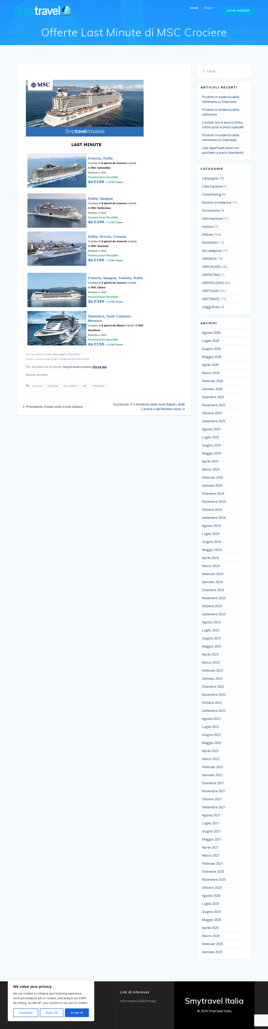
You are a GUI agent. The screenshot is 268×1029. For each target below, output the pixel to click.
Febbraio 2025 (212, 477)
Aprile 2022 (210, 751)
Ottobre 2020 (212, 887)
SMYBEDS (209, 259)
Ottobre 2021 (212, 799)
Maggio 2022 (211, 743)
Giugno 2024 (211, 542)
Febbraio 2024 (212, 574)
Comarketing (211, 194)
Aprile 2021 (210, 847)
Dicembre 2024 (213, 493)
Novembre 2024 (214, 501)
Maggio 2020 (211, 920)
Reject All (51, 1012)
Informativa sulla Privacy (138, 1001)
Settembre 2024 (213, 517)
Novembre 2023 (214, 598)
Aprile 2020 (210, 928)
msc (85, 386)
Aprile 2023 (210, 654)
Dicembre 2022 (213, 686)
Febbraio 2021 (212, 863)
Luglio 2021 (210, 823)
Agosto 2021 (211, 815)
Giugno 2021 (211, 831)
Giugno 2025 (211, 445)
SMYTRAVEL (98, 386)
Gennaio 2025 (212, 485)
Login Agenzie (238, 10)
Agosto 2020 (211, 895)
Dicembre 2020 (213, 871)
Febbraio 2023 (212, 670)
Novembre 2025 (214, 405)
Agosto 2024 (211, 526)
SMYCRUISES (211, 267)
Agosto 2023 (211, 622)
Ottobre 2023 (212, 606)
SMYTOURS (210, 291)
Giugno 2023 (211, 638)
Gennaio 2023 (212, 678)
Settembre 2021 (213, 807)
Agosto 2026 (211, 333)
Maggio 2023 (211, 646)
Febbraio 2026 (212, 381)
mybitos (208, 226)
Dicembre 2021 (213, 783)
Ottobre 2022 (212, 702)
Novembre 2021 (214, 791)
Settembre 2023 (213, 614)
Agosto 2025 (211, 429)
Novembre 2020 (214, 879)
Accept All (77, 1012)
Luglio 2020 (210, 904)
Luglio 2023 (210, 630)
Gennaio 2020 (212, 952)
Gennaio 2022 (212, 775)
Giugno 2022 (211, 735)
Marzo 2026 (211, 373)
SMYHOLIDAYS (213, 283)
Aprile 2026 (210, 365)
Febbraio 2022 (212, 767)
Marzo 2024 (211, 566)
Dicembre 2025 (213, 397)
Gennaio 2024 (212, 582)
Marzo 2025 (211, 469)
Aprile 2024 (210, 558)
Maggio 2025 (211, 453)
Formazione (211, 210)
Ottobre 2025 (212, 413)
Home (194, 8)
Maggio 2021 (211, 839)
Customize (26, 1012)
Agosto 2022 (211, 719)
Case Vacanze (212, 186)
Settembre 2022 (213, 710)
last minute (70, 386)
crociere (52, 386)
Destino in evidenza (216, 202)
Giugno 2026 (211, 349)
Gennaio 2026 (212, 389)
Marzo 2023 (211, 662)
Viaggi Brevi (211, 307)
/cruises (37, 386)
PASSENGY (210, 242)
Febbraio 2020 (212, 944)
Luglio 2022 (210, 727)
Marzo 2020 (211, 936)
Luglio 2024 (210, 534)
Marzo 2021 (211, 855)
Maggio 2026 (211, 357)
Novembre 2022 (214, 694)
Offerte (207, 234)
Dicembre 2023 (213, 590)
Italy (208, 8)
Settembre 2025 (213, 421)
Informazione (212, 218)
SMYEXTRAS (211, 275)
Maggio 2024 (211, 550)
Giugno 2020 (211, 912)
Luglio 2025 (210, 437)
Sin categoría (211, 251)
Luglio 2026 (210, 341)
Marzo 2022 (211, 759)
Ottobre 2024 (212, 509)
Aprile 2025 (210, 461)
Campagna (210, 178)
